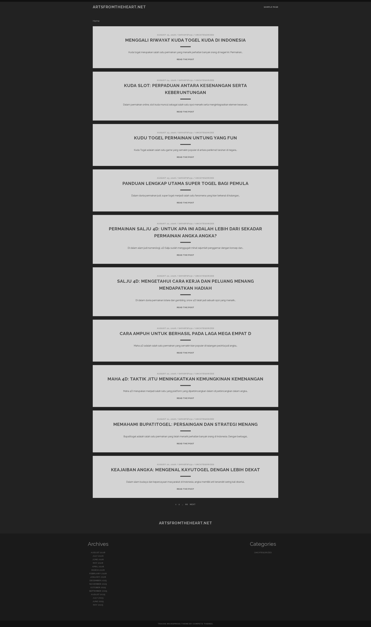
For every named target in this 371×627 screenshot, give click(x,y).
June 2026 (98, 559)
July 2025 (98, 598)
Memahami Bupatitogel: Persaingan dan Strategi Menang (185, 424)
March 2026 (98, 570)
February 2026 (98, 573)
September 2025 (98, 591)
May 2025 (98, 605)
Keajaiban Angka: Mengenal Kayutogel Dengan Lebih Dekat (185, 469)
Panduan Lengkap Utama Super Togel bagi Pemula (185, 183)
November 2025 (98, 584)
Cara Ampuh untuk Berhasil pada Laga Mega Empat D (185, 333)
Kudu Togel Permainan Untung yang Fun (185, 137)
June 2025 (98, 601)
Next (193, 504)
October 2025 (98, 587)
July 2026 (98, 556)
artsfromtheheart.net (119, 7)
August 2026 (98, 552)
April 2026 (98, 567)
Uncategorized (204, 35)
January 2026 (98, 577)
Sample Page (271, 7)
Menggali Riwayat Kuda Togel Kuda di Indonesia (185, 40)
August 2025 (98, 594)
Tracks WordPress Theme (173, 624)
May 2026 (98, 563)
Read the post (185, 59)
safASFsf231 (185, 35)
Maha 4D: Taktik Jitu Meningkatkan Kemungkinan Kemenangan (185, 378)
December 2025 (98, 580)
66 (186, 504)
